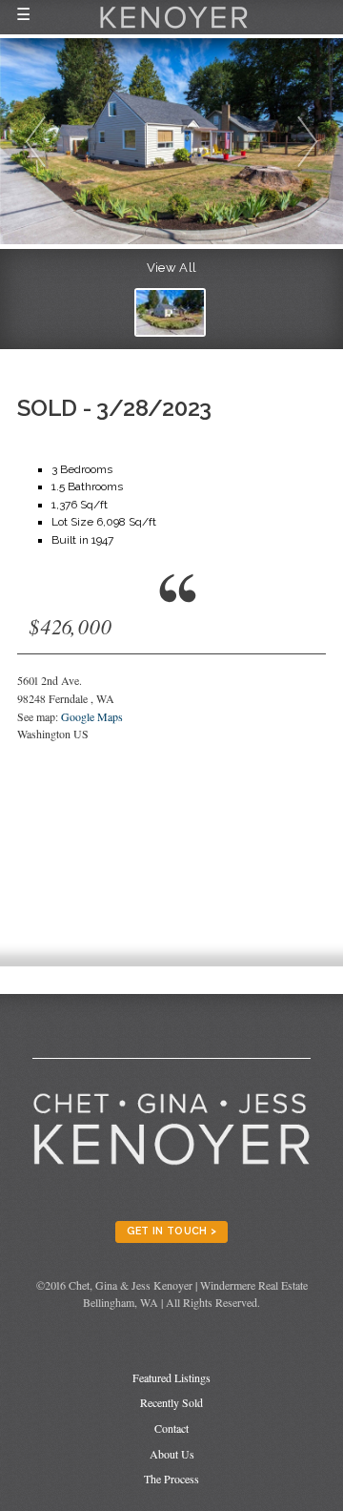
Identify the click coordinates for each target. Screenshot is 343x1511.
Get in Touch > (172, 1231)
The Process (171, 1478)
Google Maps (92, 716)
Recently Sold (171, 1402)
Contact (171, 1428)
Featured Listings (171, 1377)
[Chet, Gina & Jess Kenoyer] (174, 30)
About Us (172, 1453)
